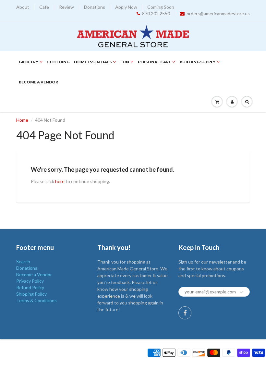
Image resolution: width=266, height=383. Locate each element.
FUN (124, 61)
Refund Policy (30, 287)
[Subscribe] (241, 292)
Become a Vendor (38, 82)
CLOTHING (58, 61)
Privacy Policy (30, 281)
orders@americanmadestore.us (218, 13)
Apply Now (126, 7)
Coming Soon (160, 7)
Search (23, 261)
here (60, 181)
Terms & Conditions (36, 300)
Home (22, 120)
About (22, 7)
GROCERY (28, 61)
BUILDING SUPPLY (197, 61)
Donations (94, 7)
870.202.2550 (156, 13)
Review (66, 7)
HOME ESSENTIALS (93, 61)
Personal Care (154, 61)
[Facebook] (184, 312)
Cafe (44, 7)
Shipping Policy (31, 294)
